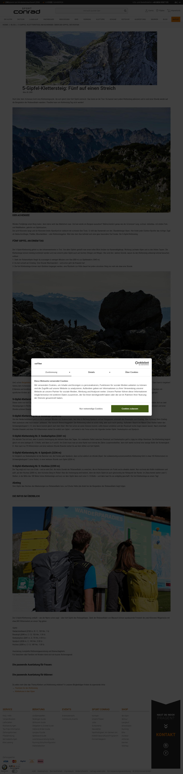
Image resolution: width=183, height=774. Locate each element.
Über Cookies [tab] (131, 372)
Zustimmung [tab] (51, 372)
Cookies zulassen (130, 409)
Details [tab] (91, 372)
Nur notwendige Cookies (91, 409)
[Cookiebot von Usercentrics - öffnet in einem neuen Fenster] (137, 363)
